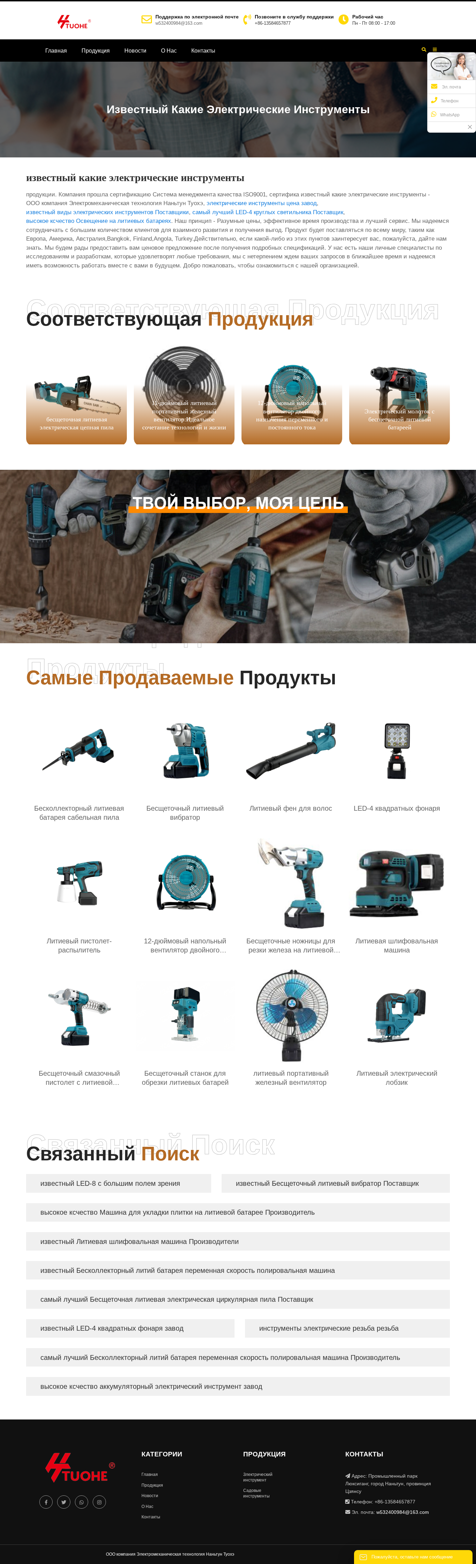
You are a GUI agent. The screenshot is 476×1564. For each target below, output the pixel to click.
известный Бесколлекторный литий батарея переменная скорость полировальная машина (187, 1270)
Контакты (203, 51)
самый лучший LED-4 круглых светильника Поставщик (267, 212)
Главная (56, 51)
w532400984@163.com (178, 23)
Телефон (450, 101)
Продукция (96, 51)
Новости (135, 51)
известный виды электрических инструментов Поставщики (107, 212)
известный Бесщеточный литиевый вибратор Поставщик (327, 1183)
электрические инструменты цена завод (262, 203)
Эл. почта (451, 87)
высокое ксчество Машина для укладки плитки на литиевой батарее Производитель (177, 1212)
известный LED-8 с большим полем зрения (110, 1183)
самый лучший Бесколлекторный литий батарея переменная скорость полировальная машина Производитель (220, 1357)
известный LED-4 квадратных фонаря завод (112, 1328)
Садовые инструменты (256, 1493)
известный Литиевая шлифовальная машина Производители (139, 1241)
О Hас (169, 51)
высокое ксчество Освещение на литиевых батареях (98, 221)
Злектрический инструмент (257, 1477)
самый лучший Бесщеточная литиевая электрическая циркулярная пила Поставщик (176, 1299)
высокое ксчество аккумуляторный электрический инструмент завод (151, 1386)
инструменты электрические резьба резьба (329, 1328)
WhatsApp (450, 114)
